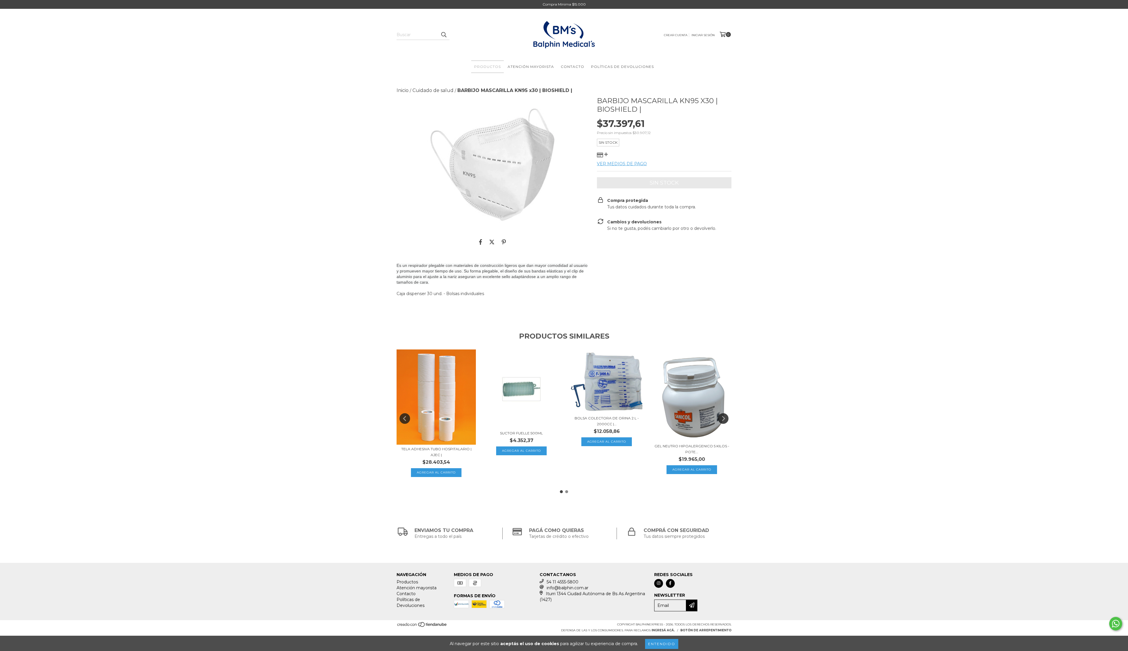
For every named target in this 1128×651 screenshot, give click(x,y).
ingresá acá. (663, 630)
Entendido (661, 644)
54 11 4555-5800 (562, 582)
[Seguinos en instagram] (658, 583)
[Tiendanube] (422, 626)
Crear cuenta (675, 35)
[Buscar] (443, 34)
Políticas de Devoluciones (622, 66)
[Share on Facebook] (480, 242)
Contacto (572, 66)
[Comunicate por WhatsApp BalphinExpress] (1115, 623)
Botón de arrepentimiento (705, 630)
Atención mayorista (531, 66)
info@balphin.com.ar (567, 587)
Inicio (403, 90)
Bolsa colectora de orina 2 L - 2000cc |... (607, 421)
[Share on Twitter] (492, 242)
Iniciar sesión (703, 35)
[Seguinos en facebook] (670, 583)
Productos (487, 66)
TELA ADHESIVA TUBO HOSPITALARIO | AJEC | (436, 452)
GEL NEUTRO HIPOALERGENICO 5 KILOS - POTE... (691, 449)
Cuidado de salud (433, 90)
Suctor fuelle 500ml (521, 433)
